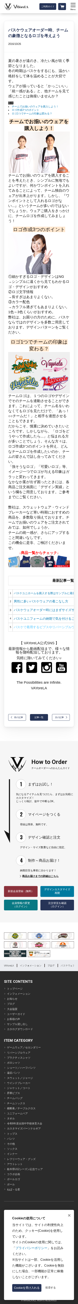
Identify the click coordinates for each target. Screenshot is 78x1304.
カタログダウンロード (20, 1029)
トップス (12, 1133)
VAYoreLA (9, 965)
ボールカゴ (13, 1179)
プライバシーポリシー (31, 1248)
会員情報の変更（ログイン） (21, 905)
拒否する (50, 1287)
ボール (11, 1184)
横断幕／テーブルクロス (21, 1108)
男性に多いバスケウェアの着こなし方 (41, 601)
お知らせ (12, 998)
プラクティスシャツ (18, 1057)
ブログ (51, 965)
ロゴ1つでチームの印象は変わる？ (32, 113)
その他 (11, 1143)
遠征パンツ (13, 1072)
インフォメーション (30, 965)
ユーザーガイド (16, 1014)
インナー (12, 1154)
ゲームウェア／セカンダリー (24, 1047)
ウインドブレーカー (18, 1083)
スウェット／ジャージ (20, 1078)
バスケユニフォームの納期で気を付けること (46, 618)
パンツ (11, 1138)
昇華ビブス (13, 1093)
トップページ (15, 988)
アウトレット (15, 1164)
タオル (11, 1118)
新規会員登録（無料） (21, 891)
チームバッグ (15, 1098)
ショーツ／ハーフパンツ (21, 1067)
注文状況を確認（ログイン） (57, 905)
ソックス (12, 1149)
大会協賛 (12, 1009)
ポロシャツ (13, 1062)
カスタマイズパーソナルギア (24, 1128)
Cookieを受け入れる (27, 1287)
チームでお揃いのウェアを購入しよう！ (35, 106)
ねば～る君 (13, 1189)
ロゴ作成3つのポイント (25, 110)
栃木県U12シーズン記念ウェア (25, 1169)
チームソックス (16, 1103)
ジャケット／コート (18, 1088)
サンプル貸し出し (17, 1024)
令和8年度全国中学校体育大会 (24, 1123)
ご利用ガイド (47, 6)
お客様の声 (13, 1019)
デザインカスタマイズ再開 (57, 891)
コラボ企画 (13, 1174)
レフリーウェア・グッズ (21, 1159)
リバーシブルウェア (18, 1052)
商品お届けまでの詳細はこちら (40, 876)
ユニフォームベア (17, 1113)
